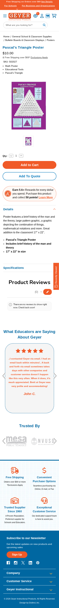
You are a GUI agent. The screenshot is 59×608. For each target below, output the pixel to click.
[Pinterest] (37, 562)
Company (13, 573)
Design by (24, 603)
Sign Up (17, 554)
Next (55, 376)
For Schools (10, 6)
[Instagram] (15, 562)
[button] (41, 292)
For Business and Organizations (38, 6)
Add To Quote (29, 176)
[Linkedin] (30, 562)
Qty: (5, 156)
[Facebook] (8, 562)
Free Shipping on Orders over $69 (29, 2)
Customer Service (19, 581)
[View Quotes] (48, 16)
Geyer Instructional (20, 589)
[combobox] (25, 25)
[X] (23, 562)
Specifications (13, 267)
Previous (4, 376)
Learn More (46, 197)
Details (8, 209)
